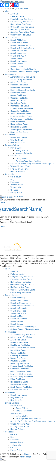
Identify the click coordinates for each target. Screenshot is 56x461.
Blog (12, 179)
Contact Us (9, 174)
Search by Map (16, 58)
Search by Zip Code (18, 50)
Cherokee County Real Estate (22, 32)
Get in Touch (15, 176)
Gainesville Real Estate (19, 111)
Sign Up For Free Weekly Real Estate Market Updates (32, 163)
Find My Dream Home (19, 168)
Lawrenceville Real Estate (21, 116)
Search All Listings (18, 40)
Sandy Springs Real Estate (21, 129)
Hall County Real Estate (20, 29)
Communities (10, 74)
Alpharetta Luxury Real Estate (22, 76)
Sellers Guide (15, 155)
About (7, 11)
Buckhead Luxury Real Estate (22, 90)
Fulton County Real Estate (21, 21)
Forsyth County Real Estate (21, 19)
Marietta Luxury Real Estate (21, 119)
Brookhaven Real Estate (20, 87)
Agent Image (25, 456)
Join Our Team (16, 184)
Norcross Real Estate (19, 124)
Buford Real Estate (18, 92)
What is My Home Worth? (21, 166)
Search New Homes (18, 61)
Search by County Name (20, 45)
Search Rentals (16, 63)
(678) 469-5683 (21, 8)
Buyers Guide (16, 147)
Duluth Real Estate (18, 103)
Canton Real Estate (18, 95)
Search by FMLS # (18, 55)
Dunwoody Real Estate (19, 105)
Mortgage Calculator (24, 153)
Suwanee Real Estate (19, 132)
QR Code (14, 190)
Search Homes (11, 37)
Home (2, 202)
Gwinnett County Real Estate (22, 27)
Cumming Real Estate (19, 97)
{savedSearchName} (21, 208)
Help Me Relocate (17, 171)
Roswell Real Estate (18, 126)
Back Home (18, 196)
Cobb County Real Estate (20, 34)
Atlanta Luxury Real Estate (21, 79)
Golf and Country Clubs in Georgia (24, 71)
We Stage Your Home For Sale (28, 161)
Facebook (14, 182)
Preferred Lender (17, 16)
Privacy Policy (16, 192)
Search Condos (16, 66)
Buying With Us (22, 150)
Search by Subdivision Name (22, 48)
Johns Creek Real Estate (20, 113)
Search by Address (18, 53)
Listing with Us (21, 158)
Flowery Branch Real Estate (21, 108)
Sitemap (27, 454)
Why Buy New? (16, 140)
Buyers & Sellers (12, 145)
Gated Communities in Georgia (23, 69)
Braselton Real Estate (19, 84)
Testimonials (15, 187)
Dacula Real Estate (18, 100)
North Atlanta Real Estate (20, 24)
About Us (14, 13)
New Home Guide (17, 142)
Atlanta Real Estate (18, 82)
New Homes (10, 134)
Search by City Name (19, 42)
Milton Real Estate (17, 121)
